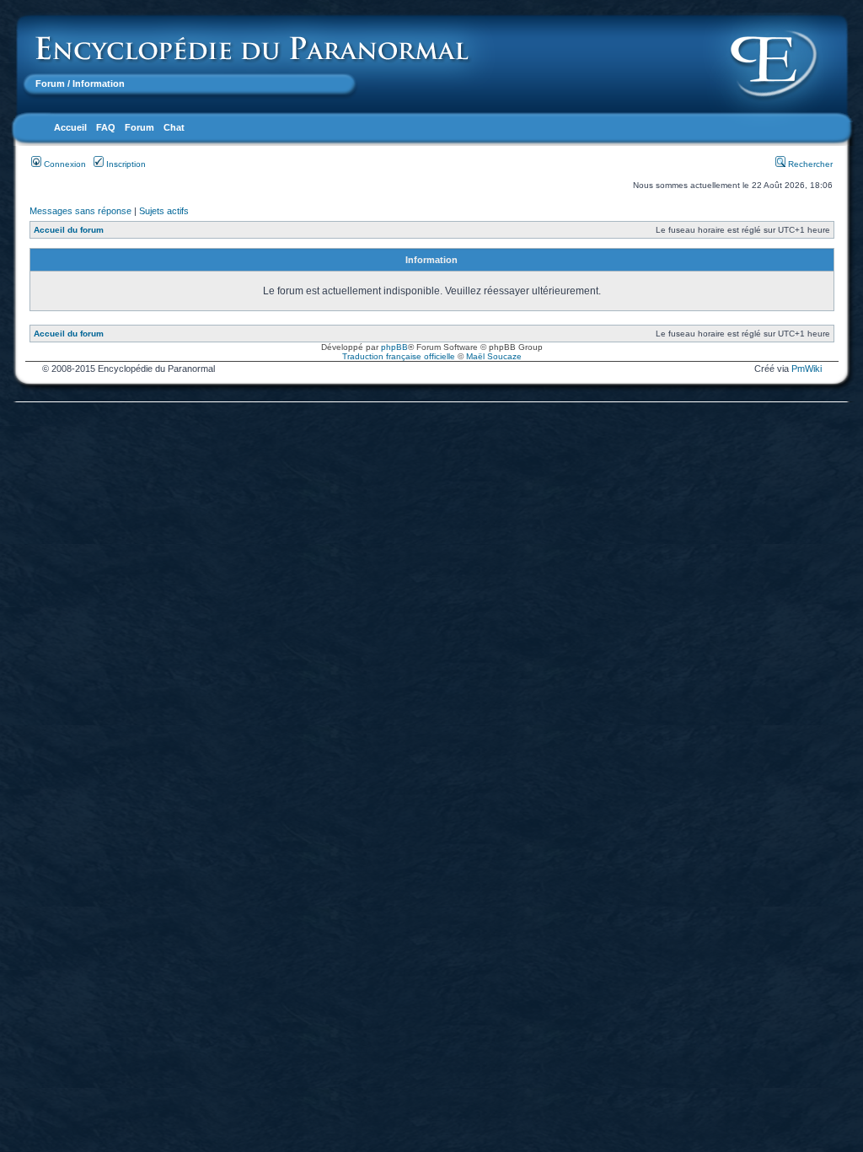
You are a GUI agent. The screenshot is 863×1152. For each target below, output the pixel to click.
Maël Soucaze (494, 356)
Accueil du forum (69, 229)
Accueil (70, 127)
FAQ (105, 127)
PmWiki (806, 368)
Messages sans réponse (80, 211)
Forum (50, 83)
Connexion (63, 164)
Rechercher (809, 164)
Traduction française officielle (398, 356)
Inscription (125, 164)
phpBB (394, 347)
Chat (174, 127)
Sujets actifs (164, 211)
